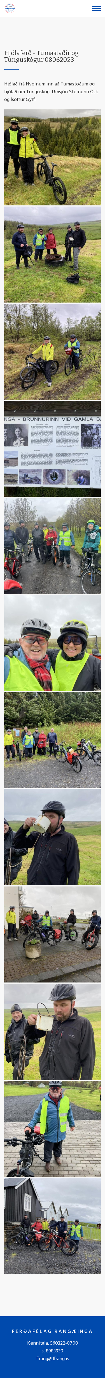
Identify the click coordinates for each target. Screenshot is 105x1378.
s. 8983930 (52, 1351)
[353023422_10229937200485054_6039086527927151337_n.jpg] (52, 352)
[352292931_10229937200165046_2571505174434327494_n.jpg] (52, 449)
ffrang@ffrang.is (52, 1359)
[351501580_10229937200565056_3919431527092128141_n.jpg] (52, 740)
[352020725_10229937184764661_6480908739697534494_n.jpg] (52, 643)
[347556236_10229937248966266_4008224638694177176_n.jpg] (52, 1129)
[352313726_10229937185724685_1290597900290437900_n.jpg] (52, 546)
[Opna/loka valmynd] (96, 8)
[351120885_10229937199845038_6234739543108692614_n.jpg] (52, 1032)
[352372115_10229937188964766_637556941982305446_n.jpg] (52, 157)
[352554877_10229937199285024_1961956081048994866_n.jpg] (52, 255)
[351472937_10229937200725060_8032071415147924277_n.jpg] (52, 934)
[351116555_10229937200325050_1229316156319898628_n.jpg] (52, 1226)
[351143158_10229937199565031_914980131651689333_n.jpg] (52, 837)
